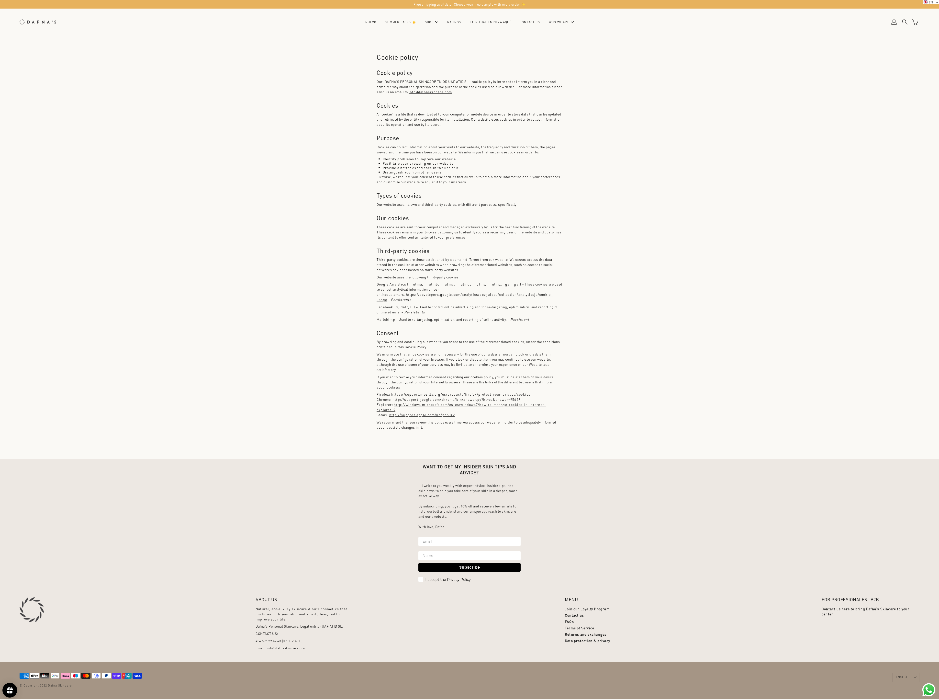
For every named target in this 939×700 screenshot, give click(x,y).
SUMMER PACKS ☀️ (400, 22)
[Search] (905, 22)
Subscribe (469, 567)
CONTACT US (530, 22)
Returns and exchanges (585, 634)
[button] (931, 2)
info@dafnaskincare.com (430, 92)
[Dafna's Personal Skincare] (38, 22)
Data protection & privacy (587, 640)
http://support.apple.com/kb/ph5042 (422, 415)
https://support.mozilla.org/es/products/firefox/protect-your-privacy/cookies (460, 394)
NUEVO (370, 22)
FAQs (569, 621)
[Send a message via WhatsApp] (929, 690)
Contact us (574, 615)
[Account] (894, 22)
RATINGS (454, 22)
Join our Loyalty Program (587, 609)
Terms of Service (579, 628)
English (902, 677)
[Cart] (915, 22)
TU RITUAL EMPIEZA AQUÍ (490, 22)
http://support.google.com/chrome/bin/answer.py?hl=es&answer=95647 (456, 399)
